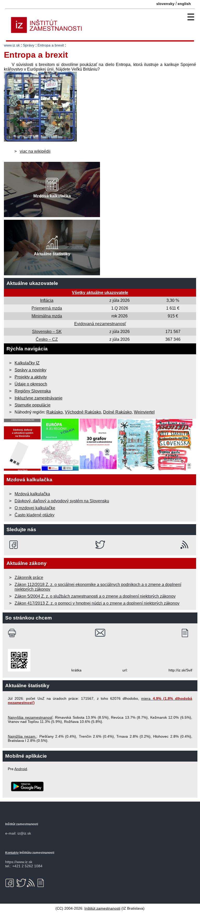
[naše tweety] (100, 545)
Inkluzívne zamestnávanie (39, 398)
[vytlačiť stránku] (13, 633)
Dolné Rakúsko (117, 412)
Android (20, 769)
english (184, 4)
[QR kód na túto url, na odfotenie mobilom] (19, 670)
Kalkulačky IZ (27, 363)
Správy (28, 45)
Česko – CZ (47, 339)
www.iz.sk (12, 45)
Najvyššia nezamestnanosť (30, 717)
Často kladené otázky (34, 515)
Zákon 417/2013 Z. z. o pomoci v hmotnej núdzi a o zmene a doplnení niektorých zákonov (97, 603)
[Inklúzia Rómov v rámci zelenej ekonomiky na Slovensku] (136, 469)
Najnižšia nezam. (22, 736)
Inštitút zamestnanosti (102, 908)
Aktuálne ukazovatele (32, 283)
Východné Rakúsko (83, 412)
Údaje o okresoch (31, 384)
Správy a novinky (30, 370)
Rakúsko (54, 412)
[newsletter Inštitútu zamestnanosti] (187, 633)
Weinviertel (144, 412)
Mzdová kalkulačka (32, 494)
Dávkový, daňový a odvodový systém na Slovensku (62, 501)
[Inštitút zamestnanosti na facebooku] (14, 545)
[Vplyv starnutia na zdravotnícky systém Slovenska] (174, 469)
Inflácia (46, 300)
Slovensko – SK (47, 331)
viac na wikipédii (35, 151)
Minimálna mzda (47, 316)
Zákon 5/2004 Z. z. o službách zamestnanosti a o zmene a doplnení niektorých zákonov (95, 596)
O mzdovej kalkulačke (35, 508)
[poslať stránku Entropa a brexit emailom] (100, 633)
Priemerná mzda (47, 308)
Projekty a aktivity (31, 377)
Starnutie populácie (33, 405)
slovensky (165, 4)
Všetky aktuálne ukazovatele (100, 292)
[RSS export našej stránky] (185, 545)
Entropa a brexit (51, 45)
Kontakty (12, 853)
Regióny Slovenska (33, 391)
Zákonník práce (29, 577)
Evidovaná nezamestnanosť (100, 324)
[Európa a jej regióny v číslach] (60, 469)
